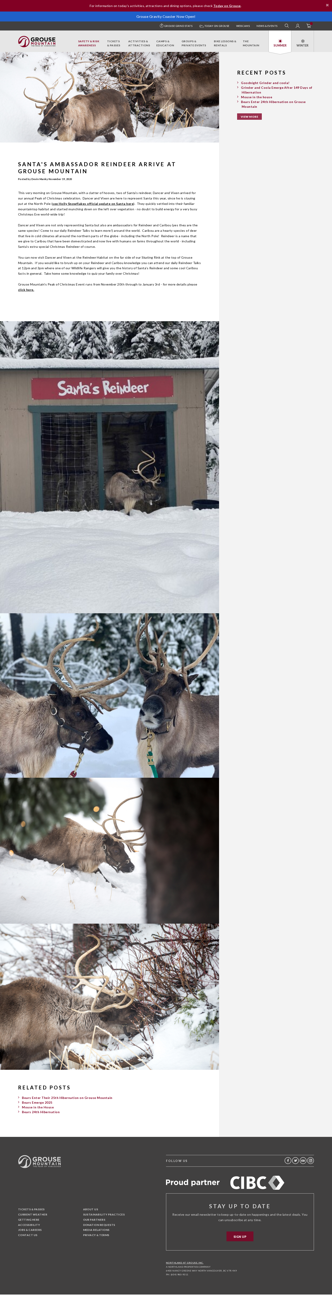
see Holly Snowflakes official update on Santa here (92, 204)
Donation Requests (99, 1225)
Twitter (295, 1160)
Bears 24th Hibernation (41, 1112)
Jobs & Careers (30, 1230)
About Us (90, 1209)
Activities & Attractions (139, 43)
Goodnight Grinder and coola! (265, 83)
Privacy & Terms (96, 1235)
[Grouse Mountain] (37, 38)
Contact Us (27, 1235)
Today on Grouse (216, 25)
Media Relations (96, 1230)
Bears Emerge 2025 (37, 1102)
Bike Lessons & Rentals (225, 43)
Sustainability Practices (104, 1214)
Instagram (310, 1160)
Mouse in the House (38, 1107)
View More (249, 116)
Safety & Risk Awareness (88, 43)
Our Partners (94, 1219)
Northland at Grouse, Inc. (184, 1262)
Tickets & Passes (113, 43)
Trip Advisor (303, 1160)
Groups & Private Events (194, 43)
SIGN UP (240, 1237)
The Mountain (251, 43)
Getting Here (29, 1219)
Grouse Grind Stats (178, 25)
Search (286, 25)
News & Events (267, 25)
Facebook (288, 1160)
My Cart (308, 25)
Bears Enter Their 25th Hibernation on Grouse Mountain (67, 1098)
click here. (26, 290)
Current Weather (32, 1214)
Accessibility (29, 1225)
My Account (297, 25)
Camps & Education (165, 43)
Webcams (243, 25)
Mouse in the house (256, 97)
